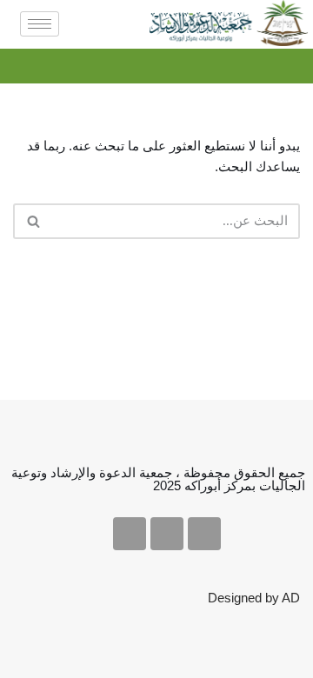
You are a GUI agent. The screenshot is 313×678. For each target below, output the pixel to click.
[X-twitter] (204, 533)
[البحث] (32, 221)
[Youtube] (166, 533)
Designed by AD (254, 597)
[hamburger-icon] (39, 24)
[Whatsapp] (129, 533)
